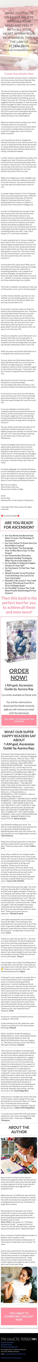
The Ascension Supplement (9, 1347)
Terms (13, 1358)
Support (19, 1358)
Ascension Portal (6, 1344)
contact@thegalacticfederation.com (15, 1354)
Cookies (8, 1358)
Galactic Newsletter (7, 1342)
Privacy (3, 1358)
